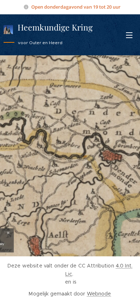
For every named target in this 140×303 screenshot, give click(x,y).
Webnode (99, 293)
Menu (129, 35)
